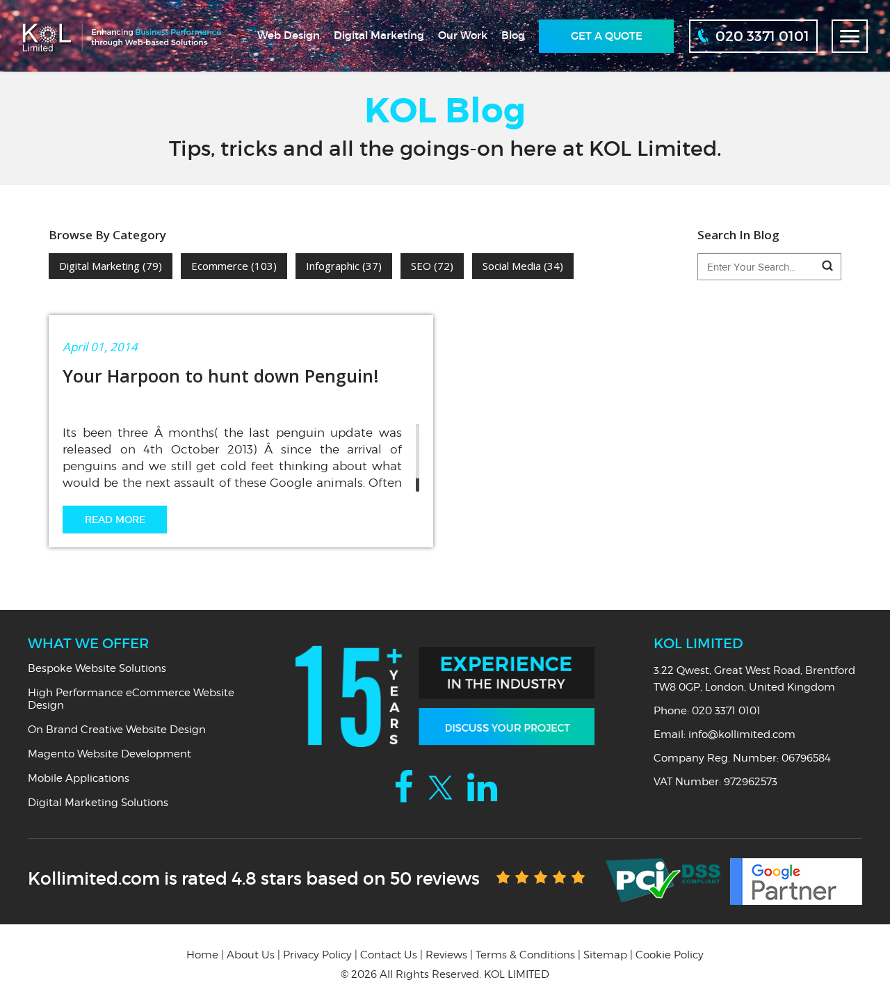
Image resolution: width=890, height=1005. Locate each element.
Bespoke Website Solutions (97, 668)
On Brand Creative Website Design (117, 729)
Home (202, 955)
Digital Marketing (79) (110, 266)
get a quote (606, 35)
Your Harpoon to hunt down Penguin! (221, 375)
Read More (115, 519)
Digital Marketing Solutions (98, 802)
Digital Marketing (379, 35)
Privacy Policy (317, 955)
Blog (513, 35)
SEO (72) (432, 266)
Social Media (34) (523, 266)
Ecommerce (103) (234, 266)
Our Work (462, 35)
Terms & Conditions (525, 955)
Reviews (446, 955)
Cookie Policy (670, 955)
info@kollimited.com (741, 734)
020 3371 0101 (726, 711)
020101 (762, 36)
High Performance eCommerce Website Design (131, 698)
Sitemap (605, 955)
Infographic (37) (344, 266)
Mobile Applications (78, 778)
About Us (251, 955)
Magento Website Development (109, 754)
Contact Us (388, 955)
